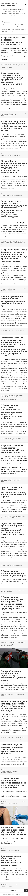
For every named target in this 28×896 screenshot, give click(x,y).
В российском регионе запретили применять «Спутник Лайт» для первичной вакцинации (13, 831)
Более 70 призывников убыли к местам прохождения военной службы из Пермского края (13, 301)
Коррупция (22, 64)
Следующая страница (26, 890)
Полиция (14, 66)
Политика (15, 11)
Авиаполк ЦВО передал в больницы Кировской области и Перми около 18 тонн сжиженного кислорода (14, 706)
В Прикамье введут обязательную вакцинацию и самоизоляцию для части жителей (11, 860)
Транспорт (14, 644)
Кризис (14, 396)
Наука (23, 516)
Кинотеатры (22, 113)
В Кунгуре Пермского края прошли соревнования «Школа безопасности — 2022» (12, 449)
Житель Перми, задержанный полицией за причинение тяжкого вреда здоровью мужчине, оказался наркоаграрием (14, 167)
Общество (7, 11)
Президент (9, 398)
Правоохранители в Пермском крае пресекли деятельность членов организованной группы (13, 492)
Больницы (20, 154)
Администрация (21, 288)
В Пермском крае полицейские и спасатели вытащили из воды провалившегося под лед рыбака (13, 783)
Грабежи (2, 396)
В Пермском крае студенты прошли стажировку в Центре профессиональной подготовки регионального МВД (12, 78)
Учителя (16, 771)
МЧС (7, 289)
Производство (20, 398)
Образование (4, 398)
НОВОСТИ (6, 9)
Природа (14, 398)
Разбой (25, 398)
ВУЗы (19, 113)
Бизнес (17, 395)
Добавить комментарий (7, 67)
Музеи (10, 114)
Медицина (9, 66)
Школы (17, 480)
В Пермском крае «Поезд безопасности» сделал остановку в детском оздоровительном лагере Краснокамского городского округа (14, 255)
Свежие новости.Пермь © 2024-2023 (11, 894)
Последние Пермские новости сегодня (10, 4)
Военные (17, 330)
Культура (21, 9)
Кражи (2, 114)
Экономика (13, 9)
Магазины (18, 884)
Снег (6, 155)
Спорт (21, 11)
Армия (17, 737)
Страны (13, 15)
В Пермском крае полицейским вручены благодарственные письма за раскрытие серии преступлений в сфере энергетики (13, 603)
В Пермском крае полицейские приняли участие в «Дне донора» (13, 573)
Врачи (23, 194)
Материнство (3, 66)
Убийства (12, 771)
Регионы (22, 13)
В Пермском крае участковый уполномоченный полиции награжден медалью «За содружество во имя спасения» (11, 412)
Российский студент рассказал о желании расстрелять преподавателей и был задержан (13, 749)
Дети (19, 64)
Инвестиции (9, 396)
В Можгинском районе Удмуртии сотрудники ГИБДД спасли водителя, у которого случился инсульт (14, 126)
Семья (2, 399)
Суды (21, 66)
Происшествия (14, 13)
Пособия (18, 66)
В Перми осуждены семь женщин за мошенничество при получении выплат (14, 41)
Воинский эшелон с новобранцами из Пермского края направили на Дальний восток (13, 675)
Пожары (10, 289)
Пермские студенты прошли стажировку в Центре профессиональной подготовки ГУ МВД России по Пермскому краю (12, 530)
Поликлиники (3, 850)
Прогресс (5, 13)
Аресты (19, 241)
